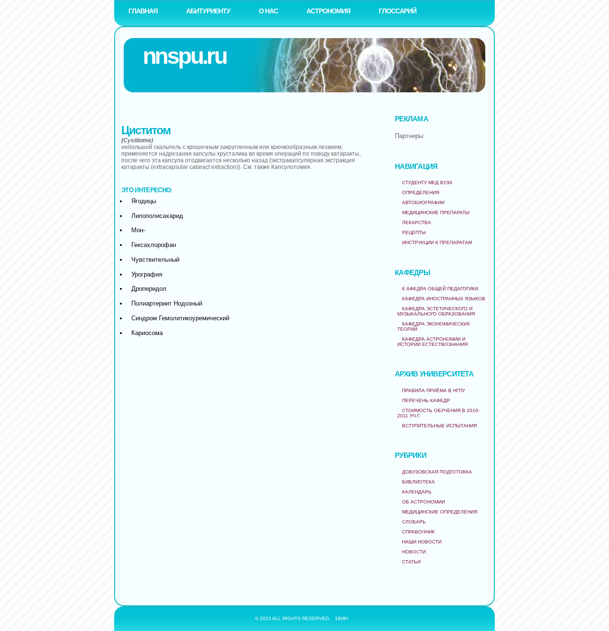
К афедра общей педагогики (440, 288)
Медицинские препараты (436, 212)
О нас (268, 11)
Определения (420, 192)
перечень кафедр (426, 400)
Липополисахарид (157, 215)
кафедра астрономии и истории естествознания (432, 341)
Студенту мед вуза (427, 182)
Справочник (418, 531)
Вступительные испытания (439, 425)
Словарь (414, 521)
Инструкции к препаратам (437, 242)
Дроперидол (149, 288)
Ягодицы (143, 201)
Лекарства (416, 222)
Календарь (417, 491)
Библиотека (418, 481)
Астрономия (328, 11)
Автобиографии (423, 202)
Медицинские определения (439, 511)
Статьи (411, 561)
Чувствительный (155, 259)
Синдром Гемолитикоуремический (180, 318)
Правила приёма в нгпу (433, 390)
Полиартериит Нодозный (166, 303)
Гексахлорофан (153, 244)
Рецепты (414, 232)
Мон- (138, 230)
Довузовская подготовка (437, 471)
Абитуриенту (208, 11)
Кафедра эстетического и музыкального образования (436, 311)
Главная (142, 11)
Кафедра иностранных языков (443, 298)
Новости (414, 551)
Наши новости (422, 541)
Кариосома (147, 332)
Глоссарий (397, 11)
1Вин (341, 618)
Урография (146, 274)
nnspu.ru (184, 56)
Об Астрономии (423, 501)
